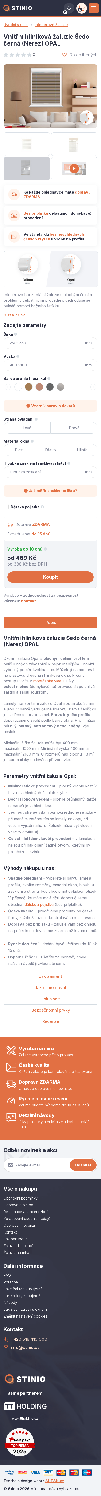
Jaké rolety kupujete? (22, 1295)
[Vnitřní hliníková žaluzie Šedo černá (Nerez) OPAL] (50, 96)
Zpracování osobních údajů (27, 1218)
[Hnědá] (29, 387)
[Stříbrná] (60, 387)
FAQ (7, 1275)
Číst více (12, 315)
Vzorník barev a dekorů (53, 405)
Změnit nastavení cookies (25, 1316)
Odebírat (83, 1165)
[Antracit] (50, 387)
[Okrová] (39, 387)
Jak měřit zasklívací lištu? (53, 490)
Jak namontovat (50, 987)
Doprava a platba (18, 1205)
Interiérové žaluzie (51, 24)
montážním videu (48, 681)
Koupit (50, 577)
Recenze (50, 1021)
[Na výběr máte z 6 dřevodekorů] (27, 144)
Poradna (11, 1282)
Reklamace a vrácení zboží (26, 1211)
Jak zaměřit (50, 976)
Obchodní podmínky (21, 1198)
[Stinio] (17, 8)
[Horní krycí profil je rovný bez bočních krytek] (74, 144)
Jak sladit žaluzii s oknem (25, 1309)
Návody (10, 1302)
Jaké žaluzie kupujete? (23, 1289)
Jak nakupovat (16, 1239)
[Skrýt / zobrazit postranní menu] (94, 8)
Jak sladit (50, 998)
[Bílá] (18, 387)
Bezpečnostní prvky (50, 1010)
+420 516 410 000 (29, 1339)
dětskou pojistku (39, 904)
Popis (50, 622)
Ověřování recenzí (19, 1225)
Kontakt (28, 601)
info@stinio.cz (25, 1347)
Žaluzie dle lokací (18, 1245)
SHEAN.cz (54, 1480)
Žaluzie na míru (16, 1252)
